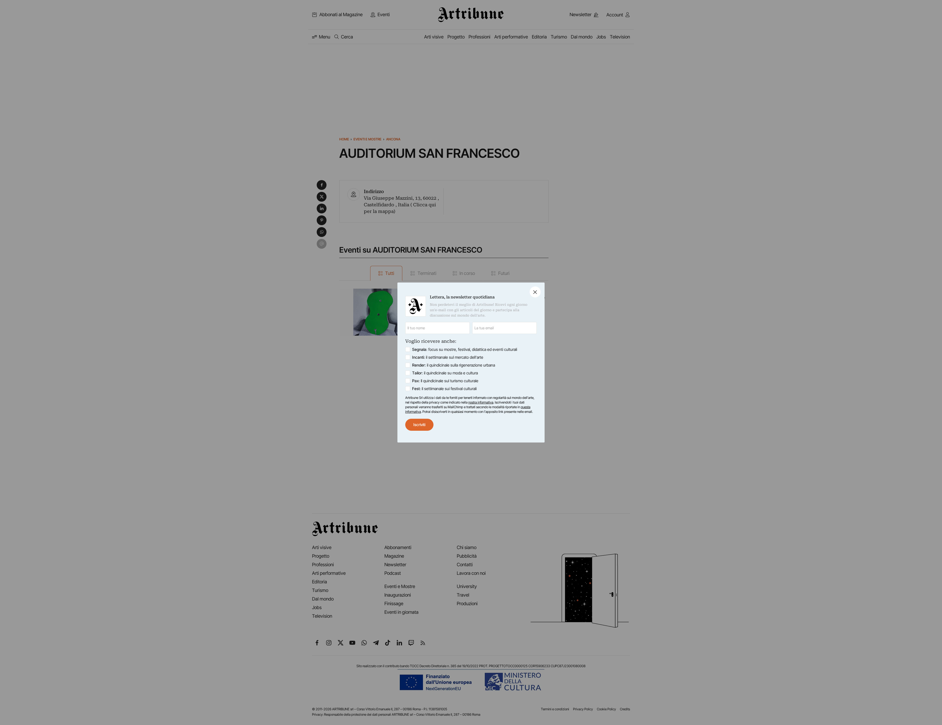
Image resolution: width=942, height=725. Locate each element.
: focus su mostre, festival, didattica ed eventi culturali (464, 349)
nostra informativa (480, 402)
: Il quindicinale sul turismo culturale (445, 380)
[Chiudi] (535, 291)
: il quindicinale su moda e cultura (445, 372)
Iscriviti (419, 424)
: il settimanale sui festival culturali (444, 388)
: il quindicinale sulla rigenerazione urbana (453, 365)
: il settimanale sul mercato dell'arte (447, 357)
